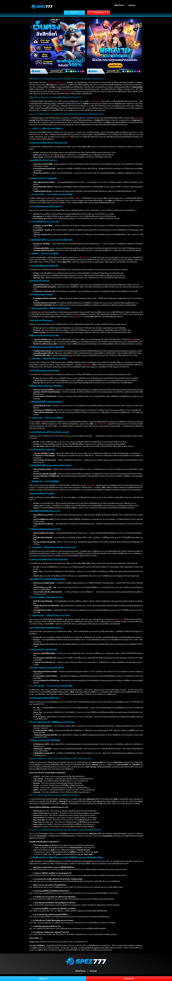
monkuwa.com (61, 82)
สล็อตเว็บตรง (119, 5)
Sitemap (131, 5)
